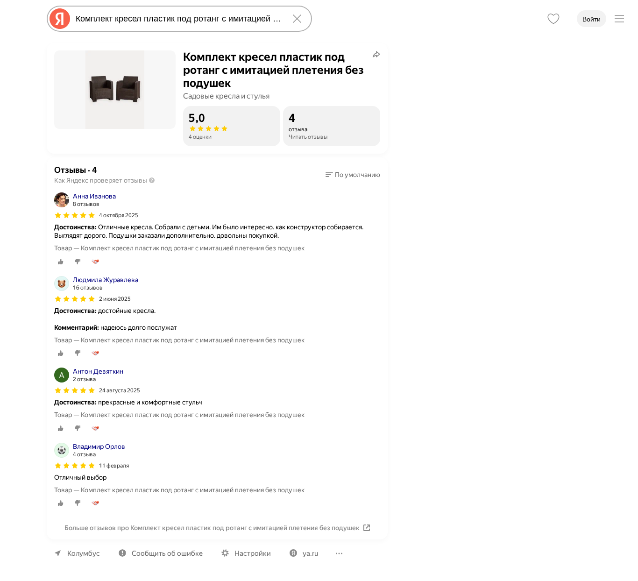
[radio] (60, 261)
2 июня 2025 (115, 299)
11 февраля (114, 465)
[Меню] (619, 18)
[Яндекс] (60, 18)
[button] (353, 174)
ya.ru (310, 553)
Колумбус (83, 553)
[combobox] (177, 19)
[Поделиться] (376, 54)
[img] (74, 215)
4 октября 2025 (118, 215)
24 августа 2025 (119, 390)
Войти (591, 19)
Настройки (252, 553)
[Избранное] (553, 18)
